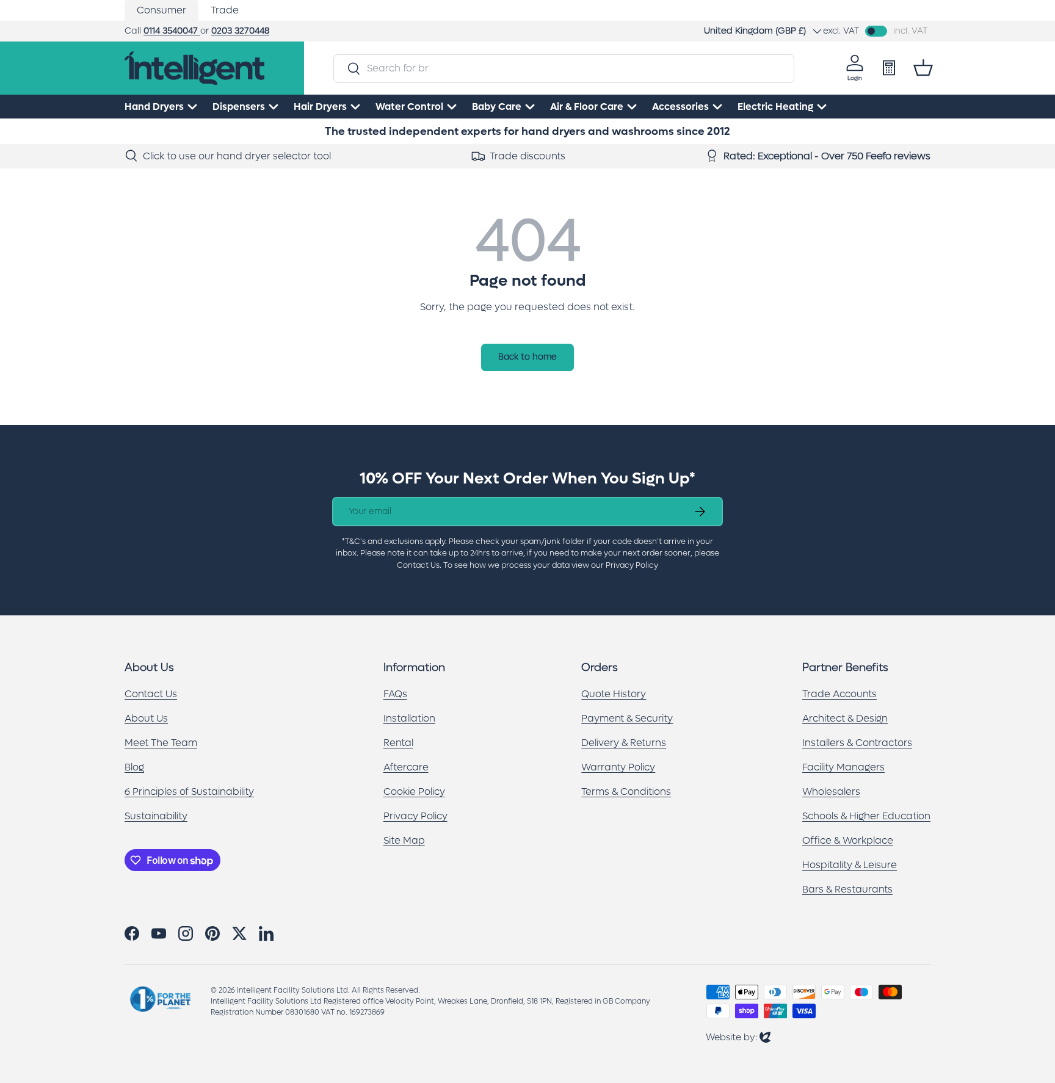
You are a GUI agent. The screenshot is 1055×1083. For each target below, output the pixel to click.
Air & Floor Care (586, 106)
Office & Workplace (847, 840)
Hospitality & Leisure (849, 864)
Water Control (409, 106)
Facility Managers (843, 767)
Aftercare (406, 767)
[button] (923, 67)
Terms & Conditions (626, 791)
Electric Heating (775, 106)
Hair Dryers (320, 106)
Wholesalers (831, 791)
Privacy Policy (415, 816)
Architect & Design (845, 718)
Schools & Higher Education (866, 816)
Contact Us (151, 693)
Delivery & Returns (623, 742)
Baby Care (496, 106)
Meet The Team (161, 742)
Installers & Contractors (857, 742)
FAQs (395, 693)
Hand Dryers (154, 106)
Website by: (738, 1036)
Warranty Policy (618, 767)
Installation (409, 718)
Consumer (161, 10)
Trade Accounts (839, 693)
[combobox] (563, 68)
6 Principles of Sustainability (189, 791)
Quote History (613, 693)
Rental (398, 742)
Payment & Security (627, 718)
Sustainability (156, 816)
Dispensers (238, 106)
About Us (146, 718)
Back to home (527, 357)
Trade (225, 10)
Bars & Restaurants (847, 889)
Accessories (680, 106)
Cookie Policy (414, 791)
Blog (134, 767)
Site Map (404, 840)
